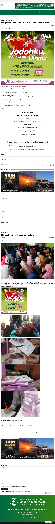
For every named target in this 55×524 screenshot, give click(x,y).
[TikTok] (29, 517)
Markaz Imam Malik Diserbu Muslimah (46, 165)
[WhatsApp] (32, 517)
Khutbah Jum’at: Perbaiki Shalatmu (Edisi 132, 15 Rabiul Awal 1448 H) (10, 191)
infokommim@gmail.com (29, 514)
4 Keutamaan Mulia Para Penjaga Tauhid (27, 191)
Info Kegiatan (6, 17)
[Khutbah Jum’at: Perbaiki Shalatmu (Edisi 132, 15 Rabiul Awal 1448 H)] (10, 181)
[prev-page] (2, 194)
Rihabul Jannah (10, 20)
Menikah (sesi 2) (4, 165)
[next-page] (3, 194)
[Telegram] (26, 517)
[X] (52, 1)
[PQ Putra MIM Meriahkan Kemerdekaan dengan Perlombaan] (45, 181)
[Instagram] (50, 1)
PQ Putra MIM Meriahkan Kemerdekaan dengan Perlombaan (45, 191)
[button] (53, 12)
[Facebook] (49, 1)
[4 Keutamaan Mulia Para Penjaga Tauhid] (27, 181)
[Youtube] (53, 1)
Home (2, 17)
